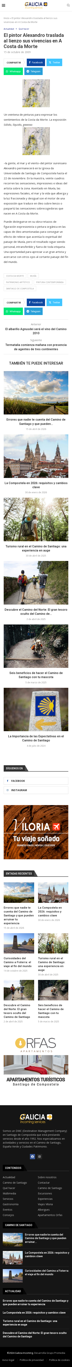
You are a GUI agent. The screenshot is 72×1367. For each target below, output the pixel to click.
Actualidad (9, 1177)
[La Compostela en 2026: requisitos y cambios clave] (36, 456)
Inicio (6, 18)
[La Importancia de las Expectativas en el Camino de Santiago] (36, 709)
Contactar (44, 1182)
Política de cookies (59, 1360)
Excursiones (45, 1193)
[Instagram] (39, 1156)
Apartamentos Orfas (50, 1215)
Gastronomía (10, 1204)
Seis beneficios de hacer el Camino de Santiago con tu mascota (51, 1011)
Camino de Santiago (15, 1182)
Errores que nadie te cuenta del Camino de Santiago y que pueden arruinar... (45, 1238)
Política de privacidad (32, 1360)
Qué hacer (9, 1188)
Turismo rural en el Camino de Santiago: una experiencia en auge (51, 964)
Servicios (8, 1199)
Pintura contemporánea (50, 282)
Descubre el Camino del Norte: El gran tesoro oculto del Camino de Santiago (17, 1011)
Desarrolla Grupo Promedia (49, 1353)
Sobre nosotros (47, 1177)
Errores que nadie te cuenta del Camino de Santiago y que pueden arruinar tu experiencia (19, 915)
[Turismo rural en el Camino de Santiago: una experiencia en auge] (36, 519)
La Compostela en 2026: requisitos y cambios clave (50, 911)
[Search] (68, 5)
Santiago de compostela (20, 288)
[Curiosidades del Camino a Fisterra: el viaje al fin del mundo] (19, 943)
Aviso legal (8, 1360)
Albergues (44, 1209)
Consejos (8, 1215)
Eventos (7, 1209)
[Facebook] (32, 1156)
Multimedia (9, 1193)
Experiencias (45, 1199)
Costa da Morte (15, 275)
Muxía (33, 275)
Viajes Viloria (45, 1204)
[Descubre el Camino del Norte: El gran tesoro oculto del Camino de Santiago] (36, 582)
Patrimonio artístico (18, 282)
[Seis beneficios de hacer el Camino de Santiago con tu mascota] (36, 646)
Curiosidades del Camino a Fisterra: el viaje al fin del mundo (18, 962)
